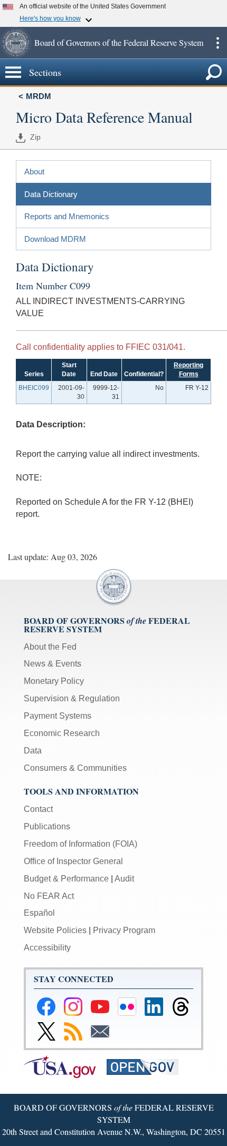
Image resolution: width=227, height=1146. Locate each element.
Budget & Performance (66, 878)
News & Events (52, 663)
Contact (38, 809)
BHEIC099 (33, 387)
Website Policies (55, 930)
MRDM (38, 96)
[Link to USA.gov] (65, 1066)
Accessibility (47, 947)
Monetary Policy (54, 681)
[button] (16, 42)
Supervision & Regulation (72, 698)
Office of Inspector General (73, 861)
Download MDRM (55, 238)
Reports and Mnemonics (66, 216)
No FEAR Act (49, 896)
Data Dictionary (51, 194)
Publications (47, 826)
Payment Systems (57, 715)
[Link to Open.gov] (147, 1066)
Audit (124, 878)
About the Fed (50, 646)
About (34, 171)
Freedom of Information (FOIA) (80, 843)
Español (39, 912)
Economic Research (62, 733)
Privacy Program (124, 930)
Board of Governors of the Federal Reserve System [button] (118, 42)
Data (33, 750)
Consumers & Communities (75, 767)
